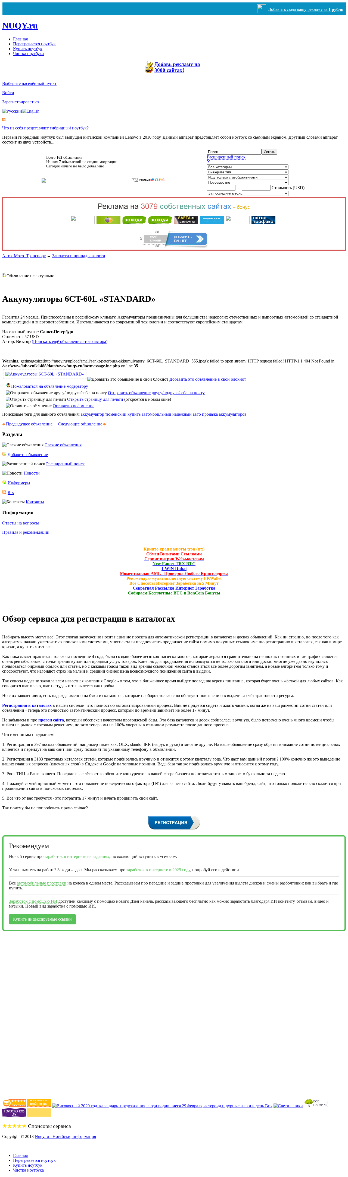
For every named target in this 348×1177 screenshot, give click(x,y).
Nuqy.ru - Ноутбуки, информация (65, 1136)
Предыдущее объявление (29, 424)
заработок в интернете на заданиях (77, 856)
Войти (8, 92)
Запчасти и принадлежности (78, 255)
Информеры (19, 483)
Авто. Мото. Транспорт (24, 255)
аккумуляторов (233, 414)
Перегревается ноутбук (34, 44)
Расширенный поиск (226, 157)
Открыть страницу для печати (95, 399)
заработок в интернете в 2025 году (158, 869)
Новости (32, 473)
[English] (30, 111)
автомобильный (156, 414)
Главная (20, 39)
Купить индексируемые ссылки (42, 919)
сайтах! (177, 67)
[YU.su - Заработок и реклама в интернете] (39, 1115)
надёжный (182, 414)
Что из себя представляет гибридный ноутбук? (45, 128)
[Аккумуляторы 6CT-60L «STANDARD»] (44, 374)
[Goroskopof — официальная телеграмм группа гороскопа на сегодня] (14, 1115)
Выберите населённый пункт (29, 83)
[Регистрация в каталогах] (174, 828)
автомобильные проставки (41, 883)
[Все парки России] (316, 1105)
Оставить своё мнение (73, 405)
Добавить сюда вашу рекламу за (305, 9)
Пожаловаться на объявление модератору (49, 386)
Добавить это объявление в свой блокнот (207, 379)
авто (197, 414)
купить (134, 414)
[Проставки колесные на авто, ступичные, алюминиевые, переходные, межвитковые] (39, 1105)
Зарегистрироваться (20, 102)
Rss (11, 492)
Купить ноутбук (27, 48)
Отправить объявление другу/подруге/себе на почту (156, 392)
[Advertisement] (24, 1012)
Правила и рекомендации (25, 532)
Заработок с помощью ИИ (33, 901)
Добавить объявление (28, 454)
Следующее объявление (80, 424)
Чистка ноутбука (28, 53)
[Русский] (12, 111)
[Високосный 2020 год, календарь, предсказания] (162, 1105)
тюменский (115, 414)
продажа (210, 414)
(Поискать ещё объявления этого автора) (69, 341)
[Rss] (3, 119)
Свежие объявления (63, 445)
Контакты (35, 502)
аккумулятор (92, 414)
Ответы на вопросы (20, 523)
